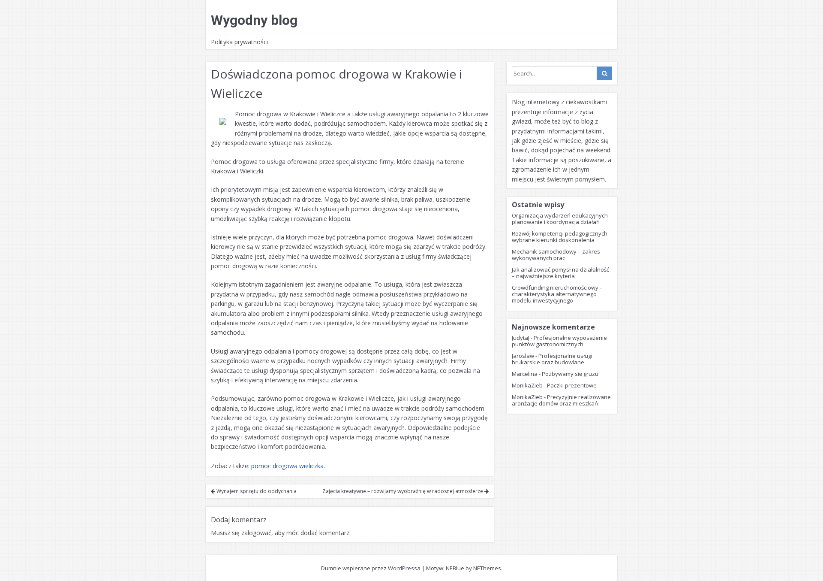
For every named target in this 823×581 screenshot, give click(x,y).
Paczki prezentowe (572, 385)
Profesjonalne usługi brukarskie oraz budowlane (552, 359)
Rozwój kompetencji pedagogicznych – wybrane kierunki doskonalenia (562, 237)
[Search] (604, 73)
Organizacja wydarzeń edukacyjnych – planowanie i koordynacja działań (562, 219)
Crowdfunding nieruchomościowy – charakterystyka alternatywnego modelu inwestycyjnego (557, 294)
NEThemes (487, 568)
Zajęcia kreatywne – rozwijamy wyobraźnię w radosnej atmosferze (403, 491)
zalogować (256, 533)
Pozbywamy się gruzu (570, 374)
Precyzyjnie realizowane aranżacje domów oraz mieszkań (561, 400)
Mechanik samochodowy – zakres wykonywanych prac (556, 255)
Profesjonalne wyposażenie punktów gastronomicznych (559, 341)
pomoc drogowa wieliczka (287, 466)
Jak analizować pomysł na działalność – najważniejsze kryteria (560, 273)
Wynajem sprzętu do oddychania (256, 491)
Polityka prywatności (239, 42)
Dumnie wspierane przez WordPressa (371, 568)
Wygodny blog (254, 20)
